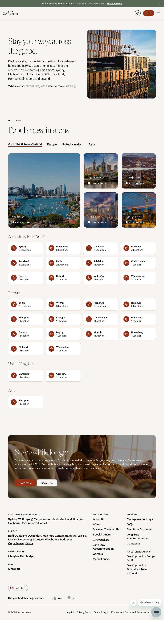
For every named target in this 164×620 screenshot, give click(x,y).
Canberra (14, 522)
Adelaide (53, 519)
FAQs (130, 524)
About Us (98, 519)
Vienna (29, 543)
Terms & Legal (101, 612)
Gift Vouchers (101, 539)
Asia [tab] (92, 144)
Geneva (59, 535)
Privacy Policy (84, 612)
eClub (96, 524)
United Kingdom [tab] (72, 144)
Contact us (133, 543)
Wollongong (25, 519)
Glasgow (13, 555)
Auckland (66, 519)
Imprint (70, 612)
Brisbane (78, 519)
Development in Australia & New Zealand (137, 569)
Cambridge (27, 555)
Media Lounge (101, 558)
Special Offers (102, 534)
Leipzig (82, 535)
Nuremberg (25, 539)
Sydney (12, 519)
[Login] (138, 13)
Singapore (14, 568)
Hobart (42, 522)
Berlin (11, 535)
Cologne (21, 535)
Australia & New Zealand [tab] (25, 144)
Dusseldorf (34, 535)
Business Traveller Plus (107, 529)
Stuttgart (38, 539)
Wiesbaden (52, 539)
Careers (98, 553)
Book (149, 13)
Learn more (25, 482)
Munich (12, 539)
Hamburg (70, 535)
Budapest (66, 539)
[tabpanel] (82, 190)
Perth (34, 522)
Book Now (47, 482)
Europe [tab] (52, 144)
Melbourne (40, 519)
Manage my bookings (140, 519)
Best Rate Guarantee (139, 529)
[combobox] (10, 588)
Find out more (114, 3)
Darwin (25, 522)
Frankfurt (48, 535)
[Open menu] (158, 13)
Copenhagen (16, 543)
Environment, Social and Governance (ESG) (133, 612)
